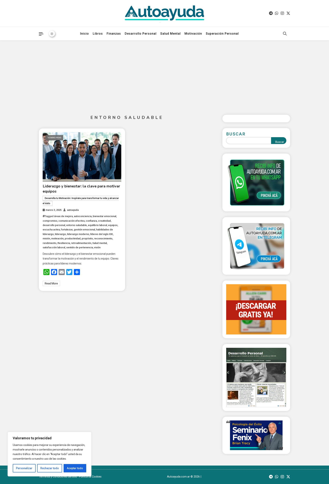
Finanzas (114, 33)
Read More (51, 283)
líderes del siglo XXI (101, 234)
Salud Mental (170, 33)
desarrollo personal (54, 225)
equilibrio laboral (97, 225)
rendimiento (49, 243)
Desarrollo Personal (141, 33)
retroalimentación (81, 243)
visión (97, 247)
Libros (98, 33)
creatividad (104, 220)
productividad (73, 238)
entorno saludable (76, 225)
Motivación (193, 33)
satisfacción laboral (54, 247)
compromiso (50, 220)
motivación (57, 238)
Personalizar (24, 468)
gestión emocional (84, 229)
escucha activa (51, 229)
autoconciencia (83, 216)
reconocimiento (103, 238)
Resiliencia (63, 243)
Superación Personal (222, 33)
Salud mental (99, 243)
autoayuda (73, 210)
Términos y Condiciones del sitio (58, 476)
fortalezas (67, 229)
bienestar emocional (104, 216)
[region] (49, 454)
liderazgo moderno (78, 234)
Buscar (236, 134)
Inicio (84, 33)
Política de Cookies (90, 476)
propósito (87, 238)
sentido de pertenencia (79, 247)
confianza (91, 220)
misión (46, 238)
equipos (112, 225)
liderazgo (60, 234)
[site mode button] (52, 34)
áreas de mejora (63, 216)
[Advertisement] (164, 74)
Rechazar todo (49, 468)
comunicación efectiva (71, 220)
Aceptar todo (75, 468)
